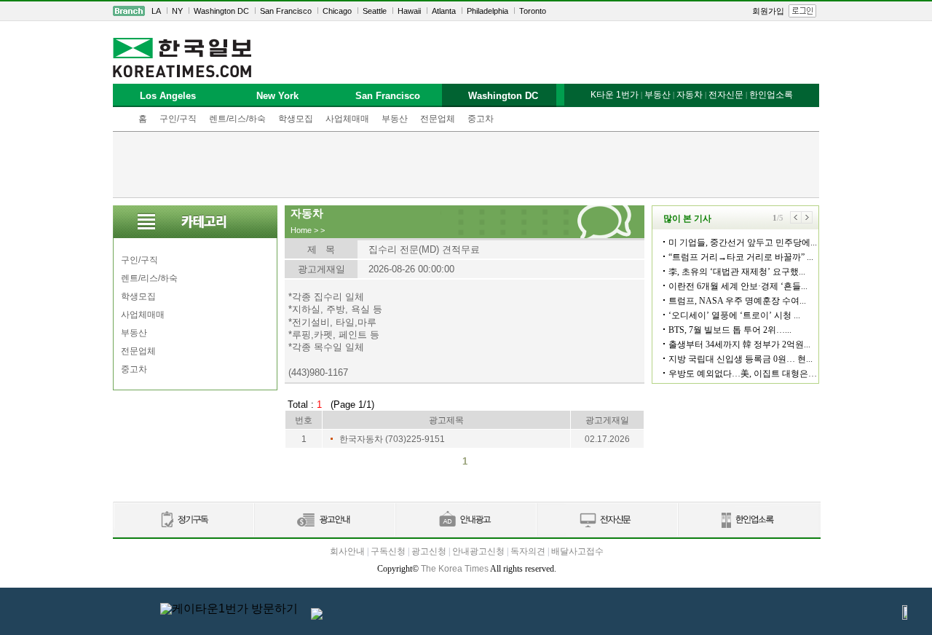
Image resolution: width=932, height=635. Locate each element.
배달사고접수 (577, 551)
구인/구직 (178, 119)
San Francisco (286, 11)
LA (156, 11)
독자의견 (527, 551)
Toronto (532, 11)
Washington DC (221, 11)
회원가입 (768, 11)
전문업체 (437, 119)
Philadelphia (487, 11)
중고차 (480, 119)
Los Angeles (168, 95)
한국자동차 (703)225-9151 (392, 439)
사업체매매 (347, 119)
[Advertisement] (466, 164)
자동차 (689, 95)
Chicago (337, 11)
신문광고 (324, 520)
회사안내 (347, 551)
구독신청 (388, 551)
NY (177, 11)
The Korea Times (455, 569)
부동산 (395, 119)
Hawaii (409, 11)
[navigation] (466, 10)
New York (277, 95)
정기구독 (183, 520)
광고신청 (428, 551)
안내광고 (465, 520)
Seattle (375, 11)
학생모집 (295, 119)
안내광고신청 (478, 551)
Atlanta (444, 11)
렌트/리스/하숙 (237, 119)
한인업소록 (771, 95)
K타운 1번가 (615, 95)
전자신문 (725, 95)
